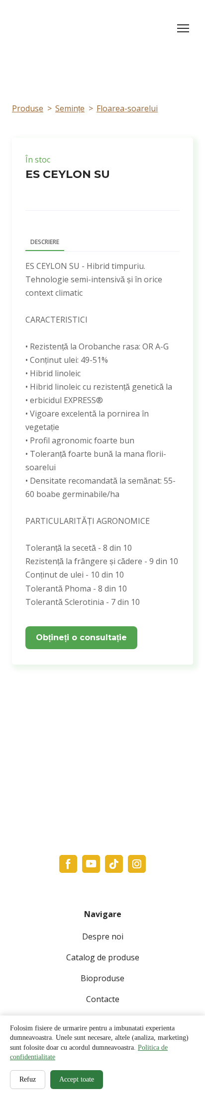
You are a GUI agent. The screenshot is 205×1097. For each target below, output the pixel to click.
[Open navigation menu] (183, 28)
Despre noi (102, 936)
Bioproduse (102, 978)
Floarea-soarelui (127, 108)
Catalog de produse (102, 957)
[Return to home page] (58, 28)
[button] (81, 637)
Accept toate (76, 1079)
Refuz (27, 1079)
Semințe (70, 108)
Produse (27, 108)
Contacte (102, 999)
